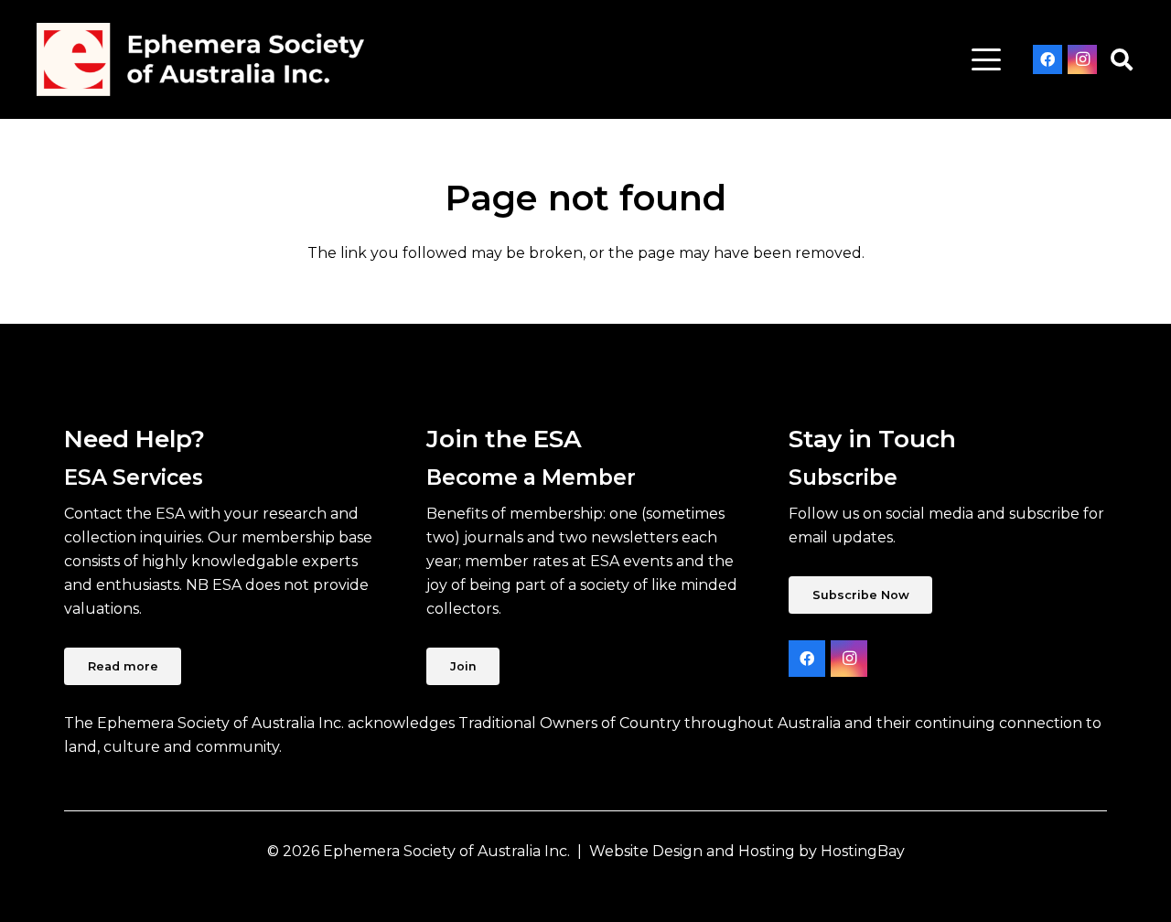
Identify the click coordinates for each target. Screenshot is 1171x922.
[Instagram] (1082, 59)
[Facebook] (1047, 59)
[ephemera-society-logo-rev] (200, 59)
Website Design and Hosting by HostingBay (747, 851)
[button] (986, 59)
